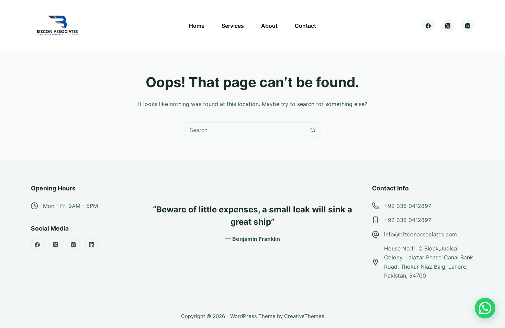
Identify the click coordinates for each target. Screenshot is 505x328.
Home (196, 25)
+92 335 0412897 (407, 205)
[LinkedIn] (91, 244)
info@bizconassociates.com (420, 234)
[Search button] (313, 130)
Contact (305, 25)
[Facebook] (428, 25)
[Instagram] (467, 25)
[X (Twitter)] (447, 25)
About (269, 25)
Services (233, 25)
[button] (485, 308)
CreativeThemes (304, 316)
